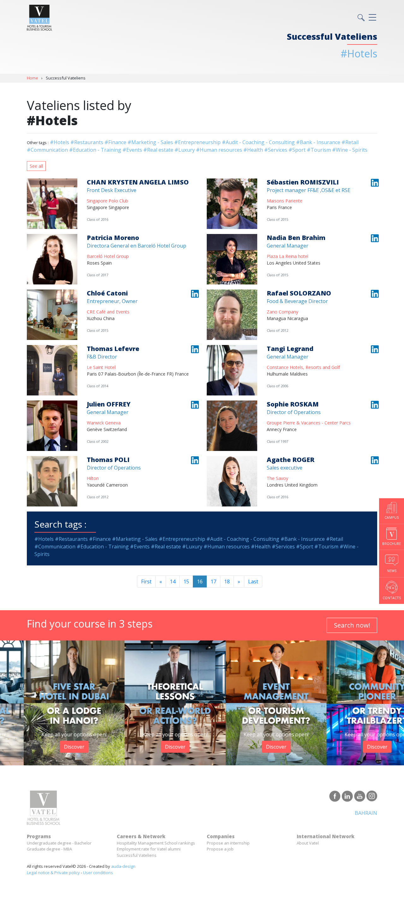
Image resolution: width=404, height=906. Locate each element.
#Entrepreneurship (197, 142)
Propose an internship (228, 843)
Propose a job (220, 849)
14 (172, 581)
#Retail (350, 142)
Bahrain (366, 813)
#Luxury (185, 149)
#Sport (297, 149)
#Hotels (59, 142)
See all (36, 166)
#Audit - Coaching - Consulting (258, 142)
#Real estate (158, 149)
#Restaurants (86, 142)
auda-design (123, 866)
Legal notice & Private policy (53, 872)
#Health (253, 149)
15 (186, 581)
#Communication (47, 149)
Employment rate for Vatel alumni (149, 849)
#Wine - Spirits (349, 149)
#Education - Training (95, 149)
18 (227, 581)
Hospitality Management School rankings (156, 843)
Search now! (352, 625)
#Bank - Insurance (318, 142)
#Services (275, 149)
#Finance (115, 142)
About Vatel (308, 843)
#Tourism (319, 149)
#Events (132, 149)
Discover (50, 746)
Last (253, 581)
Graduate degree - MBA (49, 849)
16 (200, 581)
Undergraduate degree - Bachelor (59, 843)
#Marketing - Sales (150, 142)
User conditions (98, 872)
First (146, 581)
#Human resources (219, 149)
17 (213, 581)
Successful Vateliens (137, 855)
